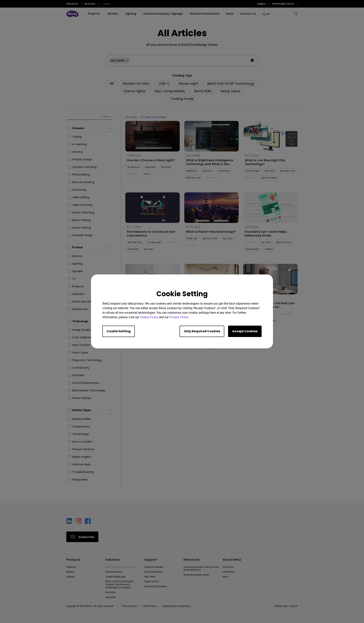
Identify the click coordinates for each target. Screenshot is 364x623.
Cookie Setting (119, 331)
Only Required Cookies (202, 331)
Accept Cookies (244, 331)
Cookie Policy (149, 317)
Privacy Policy (178, 317)
